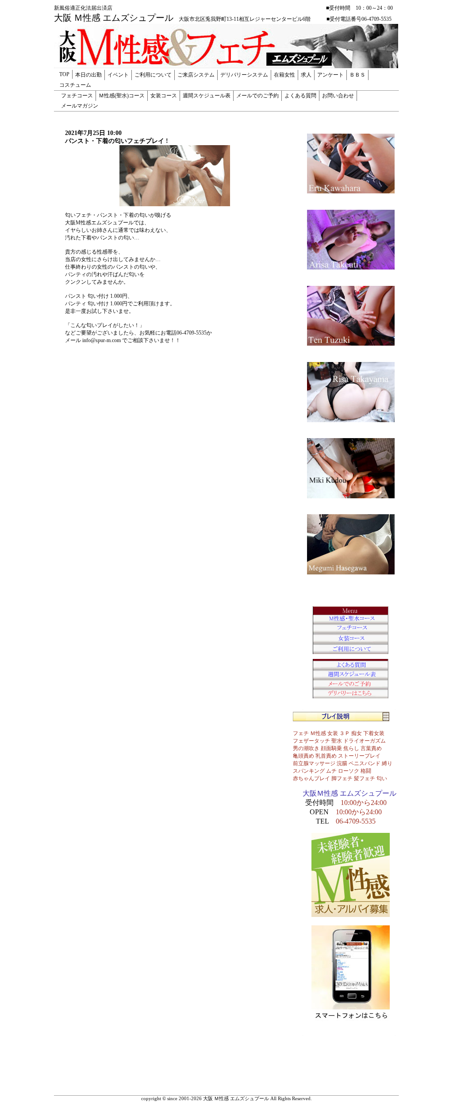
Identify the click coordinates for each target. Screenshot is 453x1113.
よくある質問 (300, 95)
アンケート (330, 74)
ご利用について (153, 74)
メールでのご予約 (257, 95)
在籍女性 (284, 74)
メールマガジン (79, 105)
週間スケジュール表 (206, 95)
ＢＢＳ (357, 74)
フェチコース (77, 95)
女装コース (163, 95)
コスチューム (75, 85)
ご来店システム (196, 74)
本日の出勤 (88, 74)
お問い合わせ (338, 95)
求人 (306, 74)
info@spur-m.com (101, 340)
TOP (64, 74)
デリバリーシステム (244, 74)
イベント (118, 74)
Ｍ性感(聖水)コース (122, 95)
